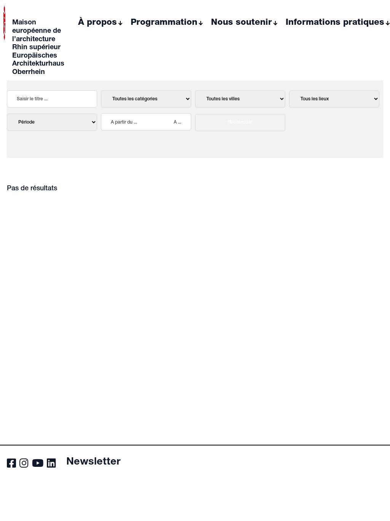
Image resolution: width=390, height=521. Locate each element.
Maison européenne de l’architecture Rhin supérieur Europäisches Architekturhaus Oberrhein (38, 47)
